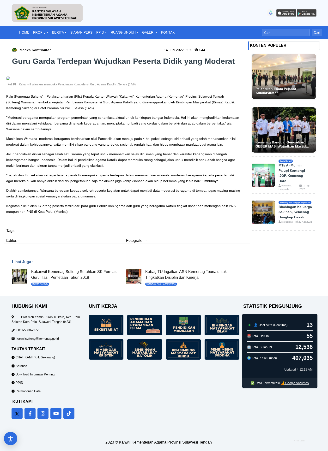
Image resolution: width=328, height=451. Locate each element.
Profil (39, 32)
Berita (58, 32)
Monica (35, 50)
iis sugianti (287, 221)
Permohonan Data (28, 391)
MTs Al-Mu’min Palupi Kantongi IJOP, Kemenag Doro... (292, 173)
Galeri (148, 32)
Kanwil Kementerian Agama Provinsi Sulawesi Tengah (165, 442)
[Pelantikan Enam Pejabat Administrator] (284, 76)
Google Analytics (296, 383)
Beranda (21, 366)
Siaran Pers (81, 32)
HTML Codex (299, 441)
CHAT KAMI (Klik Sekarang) (35, 357)
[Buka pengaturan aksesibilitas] (10, 438)
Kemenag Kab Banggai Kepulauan (295, 202)
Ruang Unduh (123, 32)
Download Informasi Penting (35, 374)
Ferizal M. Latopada (285, 187)
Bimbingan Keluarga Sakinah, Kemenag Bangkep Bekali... (295, 212)
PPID (100, 32)
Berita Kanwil (40, 284)
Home (24, 32)
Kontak (168, 32)
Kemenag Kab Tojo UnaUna (161, 284)
